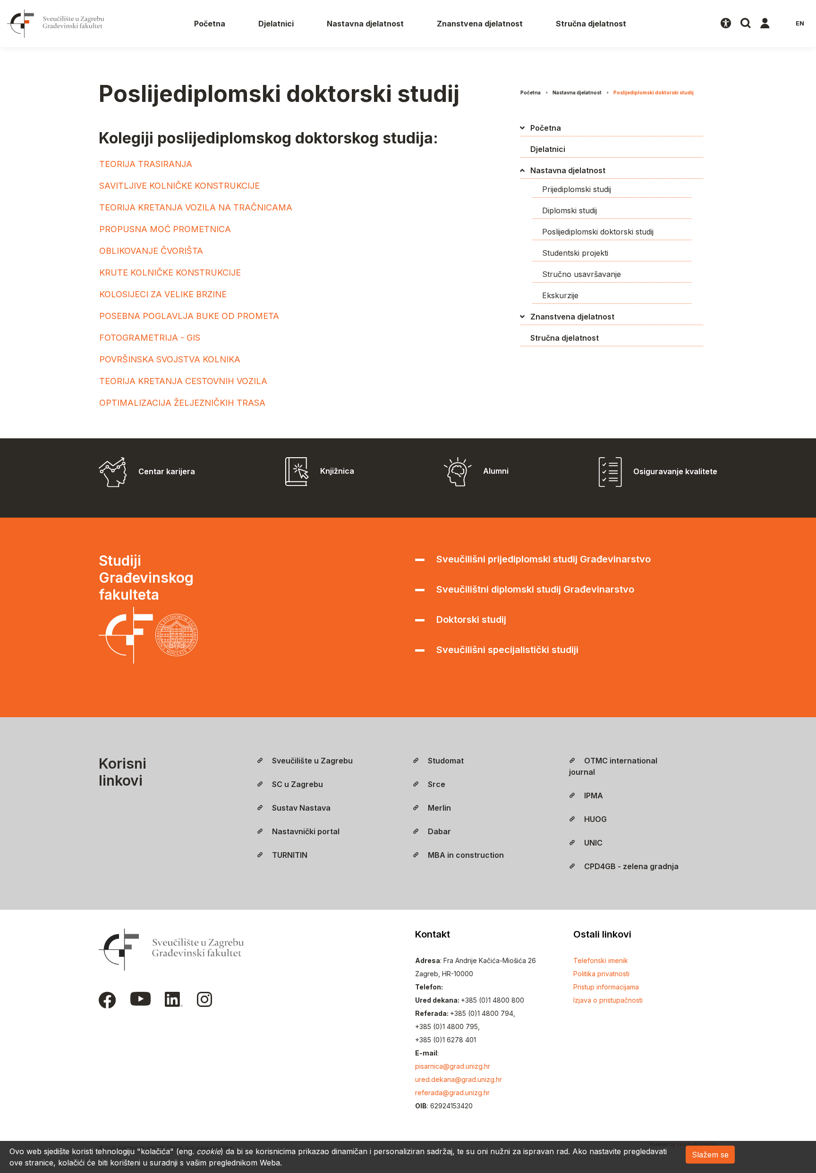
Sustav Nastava (300, 808)
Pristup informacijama (606, 987)
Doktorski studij (470, 619)
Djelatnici (276, 23)
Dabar (438, 831)
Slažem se (710, 1154)
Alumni (496, 471)
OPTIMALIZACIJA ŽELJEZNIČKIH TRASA (182, 403)
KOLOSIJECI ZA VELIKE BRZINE (163, 294)
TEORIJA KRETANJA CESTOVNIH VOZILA (183, 381)
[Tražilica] (745, 24)
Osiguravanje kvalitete (675, 471)
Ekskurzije (560, 295)
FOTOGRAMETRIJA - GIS (149, 338)
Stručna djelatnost (591, 23)
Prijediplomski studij (576, 189)
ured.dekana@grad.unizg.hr (458, 1079)
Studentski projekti (575, 253)
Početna (209, 23)
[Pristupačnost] (725, 24)
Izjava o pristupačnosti (608, 1000)
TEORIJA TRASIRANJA (145, 164)
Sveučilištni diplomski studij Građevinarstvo (534, 589)
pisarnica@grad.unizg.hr (452, 1066)
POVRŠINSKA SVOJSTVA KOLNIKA (169, 359)
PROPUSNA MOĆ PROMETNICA (165, 229)
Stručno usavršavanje (581, 274)
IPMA (592, 795)
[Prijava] (765, 24)
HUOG (594, 819)
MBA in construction (465, 855)
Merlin (438, 808)
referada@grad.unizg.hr (452, 1093)
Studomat (445, 760)
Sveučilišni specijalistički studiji (506, 649)
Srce (435, 784)
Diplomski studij (569, 210)
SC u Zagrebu (296, 784)
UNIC (592, 842)
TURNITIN (288, 855)
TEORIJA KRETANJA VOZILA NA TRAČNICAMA (195, 207)
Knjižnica (337, 471)
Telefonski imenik (600, 960)
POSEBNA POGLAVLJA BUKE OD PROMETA (189, 316)
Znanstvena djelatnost (480, 23)
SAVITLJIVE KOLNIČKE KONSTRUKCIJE (179, 186)
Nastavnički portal (305, 831)
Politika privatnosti (601, 974)
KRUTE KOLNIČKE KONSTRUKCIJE (170, 272)
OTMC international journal (613, 766)
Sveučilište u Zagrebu (311, 760)
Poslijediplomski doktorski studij (653, 92)
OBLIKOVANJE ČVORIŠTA (151, 251)
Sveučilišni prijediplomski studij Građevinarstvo (542, 559)
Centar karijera (166, 471)
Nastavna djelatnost (365, 23)
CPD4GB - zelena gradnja (630, 866)
